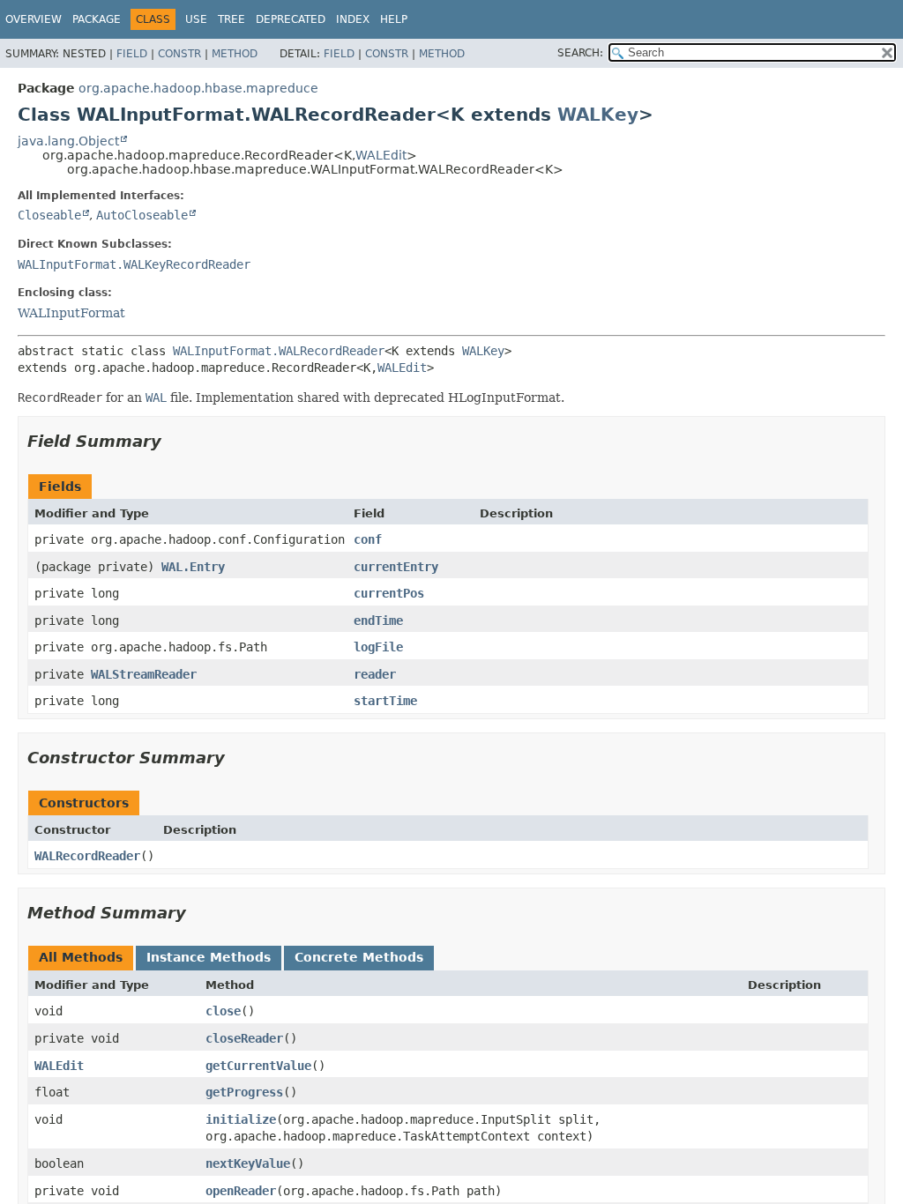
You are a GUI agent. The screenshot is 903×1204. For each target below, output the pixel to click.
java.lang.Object (68, 141)
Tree (231, 19)
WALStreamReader (144, 674)
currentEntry (396, 567)
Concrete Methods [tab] (359, 957)
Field (131, 54)
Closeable (49, 215)
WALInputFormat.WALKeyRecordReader (134, 264)
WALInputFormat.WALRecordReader (278, 351)
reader (375, 674)
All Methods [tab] (81, 957)
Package (96, 19)
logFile (378, 647)
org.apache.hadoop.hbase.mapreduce (198, 88)
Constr (179, 54)
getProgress (244, 1092)
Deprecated (290, 19)
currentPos (389, 593)
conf (368, 539)
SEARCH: (580, 53)
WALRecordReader (87, 856)
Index (352, 19)
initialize (240, 1119)
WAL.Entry (193, 567)
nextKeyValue (247, 1163)
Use (196, 19)
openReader (240, 1191)
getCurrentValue (258, 1066)
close (223, 1011)
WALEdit (381, 155)
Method (234, 54)
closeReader (244, 1038)
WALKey (597, 114)
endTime (378, 620)
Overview (33, 19)
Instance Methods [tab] (208, 957)
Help (393, 19)
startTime (385, 701)
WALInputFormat (71, 313)
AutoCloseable (142, 215)
